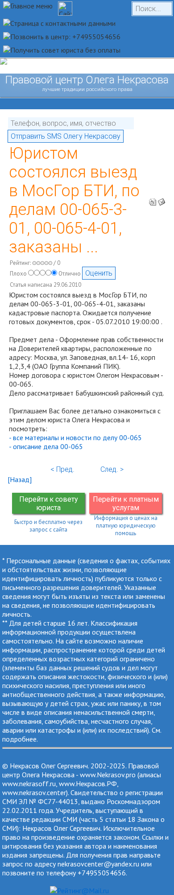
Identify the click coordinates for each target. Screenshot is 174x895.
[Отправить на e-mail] (161, 199)
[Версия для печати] (152, 199)
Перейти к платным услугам (126, 503)
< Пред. (62, 469)
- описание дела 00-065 (46, 446)
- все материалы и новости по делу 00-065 (75, 437)
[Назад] (20, 479)
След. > (112, 469)
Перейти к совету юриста (48, 503)
